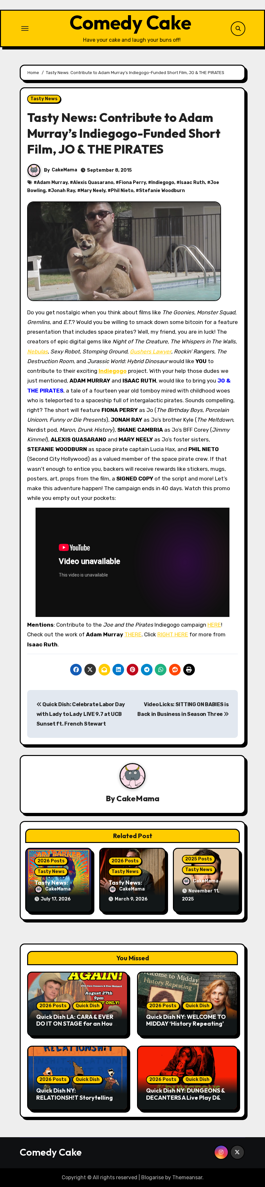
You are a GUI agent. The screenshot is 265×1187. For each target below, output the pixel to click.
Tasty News (44, 99)
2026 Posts (51, 861)
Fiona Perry (132, 182)
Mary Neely (92, 190)
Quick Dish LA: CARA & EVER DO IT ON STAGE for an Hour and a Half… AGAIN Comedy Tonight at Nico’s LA (75, 1027)
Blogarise (152, 1177)
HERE (214, 624)
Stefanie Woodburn (162, 190)
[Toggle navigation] (25, 28)
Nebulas (37, 351)
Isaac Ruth (192, 182)
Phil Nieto (122, 190)
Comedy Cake (130, 22)
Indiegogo (162, 182)
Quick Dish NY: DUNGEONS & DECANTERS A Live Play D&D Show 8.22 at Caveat (185, 1097)
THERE (133, 634)
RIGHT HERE (172, 634)
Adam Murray (52, 182)
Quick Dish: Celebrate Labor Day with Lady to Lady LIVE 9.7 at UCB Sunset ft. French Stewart (81, 714)
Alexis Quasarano (93, 182)
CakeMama (64, 170)
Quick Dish (88, 1006)
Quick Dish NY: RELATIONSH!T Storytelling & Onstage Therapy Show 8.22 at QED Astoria (77, 1101)
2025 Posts (198, 859)
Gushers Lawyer (150, 351)
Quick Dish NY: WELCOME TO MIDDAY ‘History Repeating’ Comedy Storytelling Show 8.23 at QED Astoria (186, 1027)
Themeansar (187, 1177)
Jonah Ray (63, 190)
